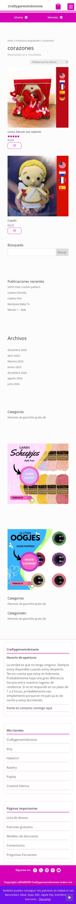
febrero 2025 (15, 361)
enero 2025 (14, 367)
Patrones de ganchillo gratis (25, 417)
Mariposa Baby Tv (19, 304)
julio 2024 (14, 384)
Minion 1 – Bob (17, 309)
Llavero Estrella (17, 292)
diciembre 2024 (17, 372)
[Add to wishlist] (14, 145)
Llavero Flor (15, 298)
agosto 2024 (15, 378)
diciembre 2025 (17, 350)
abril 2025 (14, 355)
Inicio (10, 40)
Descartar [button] (45, 899)
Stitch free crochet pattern (24, 287)
